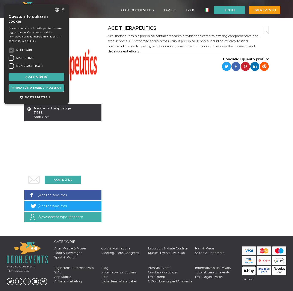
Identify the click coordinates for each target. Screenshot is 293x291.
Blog (190, 10)
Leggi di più (29, 41)
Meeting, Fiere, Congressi (120, 253)
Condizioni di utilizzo (163, 272)
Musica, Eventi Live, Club (166, 253)
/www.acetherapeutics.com (60, 217)
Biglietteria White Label (119, 281)
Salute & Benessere (209, 253)
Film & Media (204, 248)
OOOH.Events (25, 266)
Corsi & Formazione (115, 248)
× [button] (62, 9)
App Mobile (62, 277)
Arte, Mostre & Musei (70, 248)
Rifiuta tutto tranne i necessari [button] (36, 88)
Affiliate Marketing (68, 281)
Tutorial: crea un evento (212, 272)
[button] (36, 97)
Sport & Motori (65, 257)
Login (230, 10)
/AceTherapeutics (52, 195)
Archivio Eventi (159, 268)
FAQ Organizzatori (209, 277)
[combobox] (57, 9)
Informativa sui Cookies (118, 272)
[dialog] (36, 54)
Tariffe (169, 10)
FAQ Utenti (156, 277)
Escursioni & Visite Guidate (168, 248)
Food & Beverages (68, 253)
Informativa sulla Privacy (213, 268)
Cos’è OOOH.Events (137, 10)
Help (104, 277)
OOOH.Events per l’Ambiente (170, 281)
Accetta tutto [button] (36, 77)
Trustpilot (247, 279)
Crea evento (265, 10)
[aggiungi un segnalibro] (266, 30)
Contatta (62, 180)
